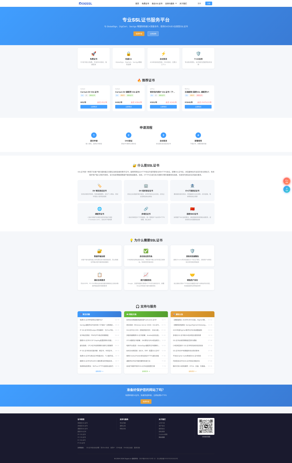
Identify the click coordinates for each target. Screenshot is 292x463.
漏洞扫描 (137, 447)
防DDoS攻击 (105, 447)
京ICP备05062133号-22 (147, 458)
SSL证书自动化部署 (92, 447)
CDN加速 (119, 447)
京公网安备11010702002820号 (167, 458)
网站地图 (162, 437)
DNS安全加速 (128, 447)
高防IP (112, 447)
